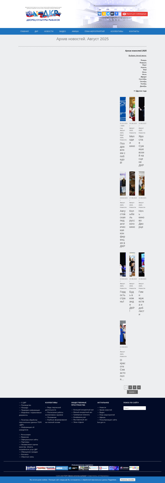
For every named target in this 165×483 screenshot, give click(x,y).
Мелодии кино (132, 141)
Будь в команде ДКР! (132, 301)
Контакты (25, 454)
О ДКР (23, 403)
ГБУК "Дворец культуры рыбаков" (75, 476)
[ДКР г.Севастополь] (42, 14)
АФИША (75, 31)
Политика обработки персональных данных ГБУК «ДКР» (30, 422)
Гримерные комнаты (81, 415)
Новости (123, 140)
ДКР (36, 31)
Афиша (102, 417)
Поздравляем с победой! (122, 152)
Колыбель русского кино (132, 219)
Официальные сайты (29, 440)
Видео (102, 412)
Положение (51, 417)
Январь (144, 60)
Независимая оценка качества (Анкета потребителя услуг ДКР (28, 447)
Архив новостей (106, 410)
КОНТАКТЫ (134, 31)
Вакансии (25, 437)
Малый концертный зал (82, 412)
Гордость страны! (123, 296)
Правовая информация (30, 410)
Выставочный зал (80, 420)
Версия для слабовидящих (136, 14)
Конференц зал (79, 417)
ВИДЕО (62, 31)
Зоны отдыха (78, 422)
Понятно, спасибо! (127, 480)
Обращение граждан (29, 452)
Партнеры (25, 442)
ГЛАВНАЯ (24, 31)
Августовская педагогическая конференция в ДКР (123, 228)
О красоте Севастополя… (122, 369)
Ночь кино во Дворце (141, 219)
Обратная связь (27, 457)
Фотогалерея (26, 435)
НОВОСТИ (48, 31)
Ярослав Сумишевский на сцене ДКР (141, 150)
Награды (24, 408)
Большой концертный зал (83, 410)
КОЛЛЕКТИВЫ (117, 31)
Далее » (132, 392)
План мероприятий (107, 415)
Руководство (26, 405)
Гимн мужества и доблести (141, 303)
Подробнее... (113, 480)
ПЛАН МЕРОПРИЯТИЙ (95, 31)
